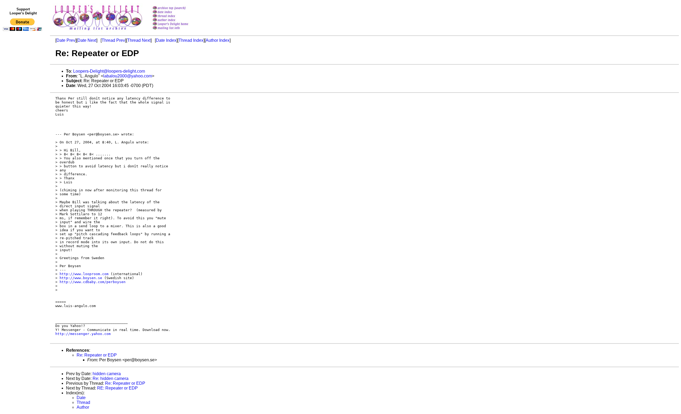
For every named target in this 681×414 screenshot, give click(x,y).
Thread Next (139, 40)
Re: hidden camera (110, 378)
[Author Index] (177, 20)
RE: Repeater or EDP (117, 388)
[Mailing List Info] (177, 31)
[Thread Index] (177, 16)
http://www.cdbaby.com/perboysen (93, 282)
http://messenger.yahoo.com (83, 334)
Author (83, 407)
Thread (83, 402)
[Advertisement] (23, 143)
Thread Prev (113, 40)
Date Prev (65, 40)
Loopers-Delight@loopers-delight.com (109, 71)
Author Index (218, 40)
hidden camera (107, 373)
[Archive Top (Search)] (177, 8)
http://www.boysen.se (81, 278)
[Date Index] (177, 12)
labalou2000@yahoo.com (127, 76)
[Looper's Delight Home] (177, 24)
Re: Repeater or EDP (97, 355)
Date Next (86, 40)
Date (81, 397)
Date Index (166, 40)
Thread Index (191, 40)
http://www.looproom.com (84, 274)
